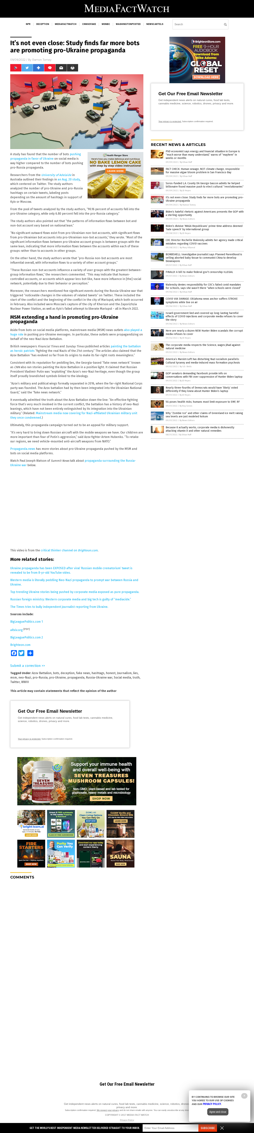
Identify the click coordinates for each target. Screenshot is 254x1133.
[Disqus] (76, 928)
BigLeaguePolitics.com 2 (26, 637)
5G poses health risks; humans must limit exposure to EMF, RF (203, 401)
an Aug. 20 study (69, 179)
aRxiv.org (16, 630)
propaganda (75, 677)
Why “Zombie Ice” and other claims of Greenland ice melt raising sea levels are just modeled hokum (204, 415)
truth (136, 677)
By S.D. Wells (186, 366)
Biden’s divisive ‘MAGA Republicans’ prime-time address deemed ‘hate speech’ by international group (204, 227)
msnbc (106, 24)
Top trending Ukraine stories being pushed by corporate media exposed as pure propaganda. (74, 592)
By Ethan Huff (186, 162)
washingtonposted (128, 24)
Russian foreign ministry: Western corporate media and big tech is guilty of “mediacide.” (70, 599)
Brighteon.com (20, 645)
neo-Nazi (24, 677)
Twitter (15, 682)
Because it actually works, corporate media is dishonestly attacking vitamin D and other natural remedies (200, 429)
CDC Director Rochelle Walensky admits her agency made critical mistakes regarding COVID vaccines (204, 242)
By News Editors (187, 219)
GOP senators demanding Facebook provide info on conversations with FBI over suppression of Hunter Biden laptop (204, 375)
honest (110, 673)
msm (13, 677)
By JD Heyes (185, 190)
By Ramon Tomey (188, 205)
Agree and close (217, 1111)
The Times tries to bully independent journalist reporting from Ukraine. (59, 607)
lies (135, 673)
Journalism (124, 673)
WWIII (25, 682)
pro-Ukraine (57, 677)
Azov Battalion (42, 673)
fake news (83, 673)
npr (28, 24)
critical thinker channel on (69, 550)
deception (42, 24)
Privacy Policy (127, 1120)
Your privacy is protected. (29, 739)
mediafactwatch (65, 24)
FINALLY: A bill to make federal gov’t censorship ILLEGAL (199, 272)
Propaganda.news (22, 449)
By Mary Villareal (187, 247)
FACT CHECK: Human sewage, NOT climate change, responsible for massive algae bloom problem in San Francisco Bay (203, 170)
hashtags (97, 673)
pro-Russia (40, 677)
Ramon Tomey (42, 59)
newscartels (154, 24)
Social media (122, 677)
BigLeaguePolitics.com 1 (26, 621)
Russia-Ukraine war (99, 677)
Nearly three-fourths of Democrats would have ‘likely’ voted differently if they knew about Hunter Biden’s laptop (202, 389)
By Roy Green (186, 406)
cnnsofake (89, 24)
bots (56, 673)
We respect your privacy (108, 1110)
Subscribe (208, 1128)
